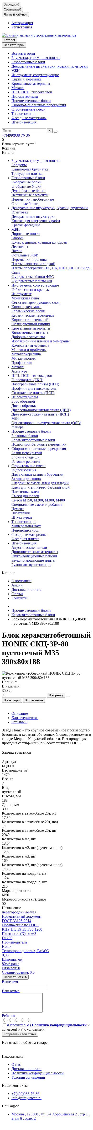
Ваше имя (10, 982)
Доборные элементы (28, 337)
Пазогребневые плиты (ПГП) (35, 384)
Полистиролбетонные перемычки (39, 444)
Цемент (17, 509)
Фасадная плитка (25, 539)
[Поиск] (55, 132)
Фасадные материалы (28, 118)
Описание (19, 713)
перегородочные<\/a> (19, 912)
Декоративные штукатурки (33, 216)
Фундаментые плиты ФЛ (31, 281)
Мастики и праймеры (28, 350)
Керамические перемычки (32, 315)
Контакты (19, 598)
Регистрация (21, 27)
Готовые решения (25, 461)
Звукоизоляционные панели (34, 556)
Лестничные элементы (29, 195)
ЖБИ (15, 71)
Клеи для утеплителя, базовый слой (40, 487)
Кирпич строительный (29, 320)
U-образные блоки (26, 186)
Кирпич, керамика (26, 79)
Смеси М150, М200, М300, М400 (38, 500)
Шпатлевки (20, 513)
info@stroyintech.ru (26, 1098)
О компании (21, 581)
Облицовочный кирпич (30, 324)
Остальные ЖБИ (25, 255)
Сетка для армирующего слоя (35, 302)
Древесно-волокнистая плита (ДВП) (41, 410)
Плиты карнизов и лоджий (33, 264)
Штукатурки (21, 517)
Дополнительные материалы (34, 552)
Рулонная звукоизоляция (31, 565)
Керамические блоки (28, 311)
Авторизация (22, 23)
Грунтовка (19, 212)
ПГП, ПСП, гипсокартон (31, 92)
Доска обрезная (23, 406)
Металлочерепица (26, 354)
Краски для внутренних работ (35, 221)
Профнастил (21, 363)
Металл (17, 88)
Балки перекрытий (26, 453)
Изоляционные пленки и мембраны (40, 341)
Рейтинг (9, 1015)
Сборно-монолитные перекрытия (38, 105)
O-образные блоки (26, 182)
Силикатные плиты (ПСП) (33, 393)
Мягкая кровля (23, 358)
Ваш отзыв (11, 991)
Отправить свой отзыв (20, 1034)
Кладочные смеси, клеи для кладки (40, 483)
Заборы (17, 238)
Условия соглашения (28, 1077)
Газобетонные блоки (28, 62)
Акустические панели (29, 547)
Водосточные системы (29, 332)
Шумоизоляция (23, 122)
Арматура (19, 371)
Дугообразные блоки (28, 191)
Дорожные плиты (25, 234)
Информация (12, 1056)
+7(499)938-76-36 (16, 135)
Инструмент (21, 294)
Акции (17, 585)
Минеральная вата (26, 526)
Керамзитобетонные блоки (33, 440)
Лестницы (19, 247)
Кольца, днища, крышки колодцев (39, 242)
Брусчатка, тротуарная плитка (35, 58)
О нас (16, 1064)
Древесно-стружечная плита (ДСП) (40, 414)
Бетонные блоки (24, 436)
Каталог (9, 40)
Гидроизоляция (23, 470)
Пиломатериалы (24, 96)
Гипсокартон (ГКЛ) (27, 380)
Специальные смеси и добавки (36, 504)
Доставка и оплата (26, 589)
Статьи (17, 594)
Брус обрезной (23, 401)
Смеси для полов (25, 496)
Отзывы (19, 722)
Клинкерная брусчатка (29, 169)
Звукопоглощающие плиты (33, 560)
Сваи (15, 272)
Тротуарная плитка (26, 173)
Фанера (17, 427)
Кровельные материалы (30, 83)
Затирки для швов (26, 479)
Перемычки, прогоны (29, 259)
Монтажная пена (25, 298)
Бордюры (19, 165)
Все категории (23, 53)
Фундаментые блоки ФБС (32, 277)
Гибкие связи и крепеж (30, 290)
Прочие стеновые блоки (31, 101)
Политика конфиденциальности (37, 1073)
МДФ (16, 418)
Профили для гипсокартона (34, 388)
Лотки (16, 251)
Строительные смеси (28, 109)
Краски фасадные (25, 225)
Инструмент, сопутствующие (35, 75)
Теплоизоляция (23, 114)
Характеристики (24, 718)
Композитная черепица (30, 345)
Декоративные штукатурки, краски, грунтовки (49, 66)
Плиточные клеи (25, 492)
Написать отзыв (15, 977)
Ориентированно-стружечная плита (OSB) (46, 423)
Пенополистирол (25, 530)
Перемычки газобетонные (32, 199)
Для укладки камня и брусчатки (37, 474)
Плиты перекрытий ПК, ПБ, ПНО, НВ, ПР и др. (50, 268)
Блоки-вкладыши (25, 457)
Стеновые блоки (24, 204)
